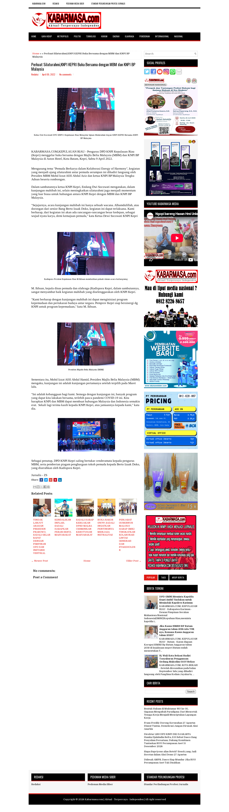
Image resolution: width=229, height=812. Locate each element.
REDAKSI (56, 3)
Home (33, 36)
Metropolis (63, 36)
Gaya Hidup (47, 36)
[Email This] (34, 487)
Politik (77, 36)
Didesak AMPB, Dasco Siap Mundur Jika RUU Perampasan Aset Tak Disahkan (170, 761)
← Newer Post (39, 560)
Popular (151, 577)
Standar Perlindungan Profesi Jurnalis (108, 3)
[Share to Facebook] (45, 487)
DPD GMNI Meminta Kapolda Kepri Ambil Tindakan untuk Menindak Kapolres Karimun (176, 599)
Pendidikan (144, 36)
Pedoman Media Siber (75, 3)
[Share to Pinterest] (48, 487)
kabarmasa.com (38, 3)
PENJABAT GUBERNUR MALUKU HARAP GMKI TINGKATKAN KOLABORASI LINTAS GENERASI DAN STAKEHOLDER (127, 534)
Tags (163, 577)
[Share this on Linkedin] (60, 480)
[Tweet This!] (46, 480)
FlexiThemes (97, 808)
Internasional (162, 36)
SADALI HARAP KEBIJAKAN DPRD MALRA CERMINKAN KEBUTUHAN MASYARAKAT (85, 527)
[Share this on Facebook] (41, 480)
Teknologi (91, 36)
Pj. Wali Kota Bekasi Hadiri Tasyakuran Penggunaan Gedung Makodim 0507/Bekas (177, 658)
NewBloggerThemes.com (135, 808)
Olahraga (129, 36)
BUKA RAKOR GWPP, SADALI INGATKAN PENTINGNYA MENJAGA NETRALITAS (106, 527)
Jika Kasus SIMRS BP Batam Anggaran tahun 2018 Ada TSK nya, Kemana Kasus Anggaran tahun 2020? (176, 631)
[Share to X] (41, 487)
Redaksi (35, 784)
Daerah (116, 36)
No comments (65, 74)
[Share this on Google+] (50, 480)
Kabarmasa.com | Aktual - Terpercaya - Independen (114, 799)
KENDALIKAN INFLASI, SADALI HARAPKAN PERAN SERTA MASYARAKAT (63, 527)
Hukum (104, 36)
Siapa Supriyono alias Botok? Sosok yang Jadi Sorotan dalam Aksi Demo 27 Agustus (170, 753)
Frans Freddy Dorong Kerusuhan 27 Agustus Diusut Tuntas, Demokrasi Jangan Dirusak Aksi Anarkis (171, 725)
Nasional (178, 36)
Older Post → (133, 560)
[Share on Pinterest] (55, 480)
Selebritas (36, 44)
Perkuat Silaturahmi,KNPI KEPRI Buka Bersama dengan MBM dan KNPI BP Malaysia (83, 66)
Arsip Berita (178, 577)
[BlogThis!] (38, 487)
